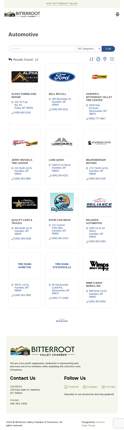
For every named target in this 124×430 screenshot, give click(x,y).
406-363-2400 (18, 403)
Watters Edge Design (93, 424)
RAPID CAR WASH (60, 220)
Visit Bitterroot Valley (62, 3)
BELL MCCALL (57, 94)
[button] (10, 59)
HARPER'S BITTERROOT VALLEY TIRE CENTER (99, 97)
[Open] (117, 14)
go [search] (109, 48)
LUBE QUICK (56, 160)
